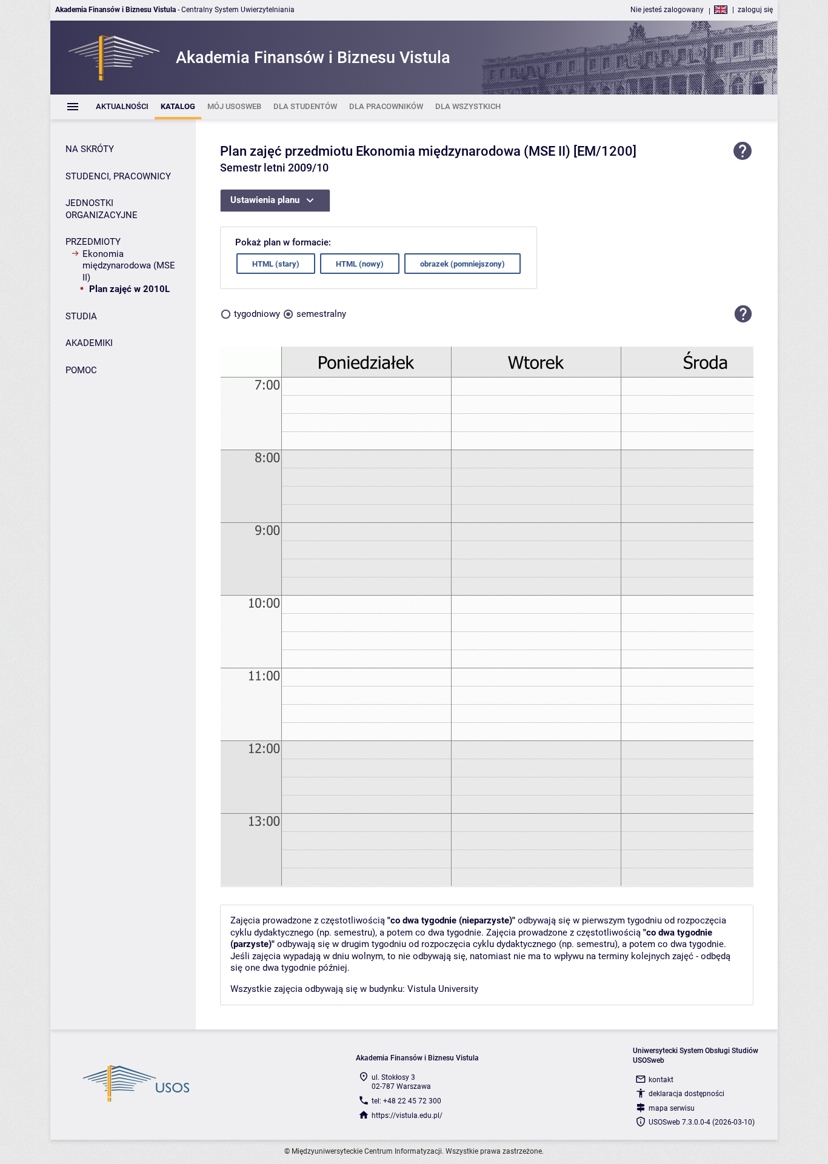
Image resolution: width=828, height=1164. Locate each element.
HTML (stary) (275, 263)
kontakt (661, 1080)
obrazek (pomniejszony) (462, 263)
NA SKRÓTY (89, 149)
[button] (743, 314)
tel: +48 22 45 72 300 (406, 1101)
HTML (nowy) (360, 263)
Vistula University (442, 988)
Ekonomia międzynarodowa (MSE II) (128, 265)
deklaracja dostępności (686, 1093)
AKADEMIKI (89, 343)
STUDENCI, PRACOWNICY (118, 176)
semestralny (321, 313)
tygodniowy (257, 313)
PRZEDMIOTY (93, 241)
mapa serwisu (672, 1108)
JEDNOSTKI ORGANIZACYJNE (101, 209)
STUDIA (81, 316)
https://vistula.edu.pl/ (407, 1115)
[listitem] (122, 107)
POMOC (81, 370)
